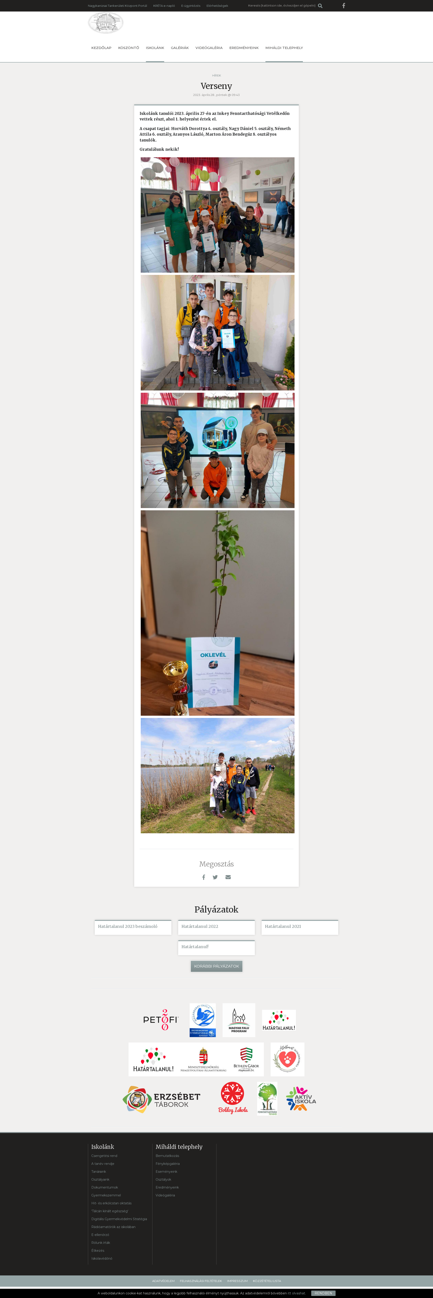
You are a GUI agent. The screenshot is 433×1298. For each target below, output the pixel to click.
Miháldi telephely (284, 48)
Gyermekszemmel (106, 1195)
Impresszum (237, 1281)
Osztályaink (100, 1179)
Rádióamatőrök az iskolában (113, 1227)
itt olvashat (296, 1293)
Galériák (180, 48)
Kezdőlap (101, 48)
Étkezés (97, 1251)
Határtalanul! (195, 946)
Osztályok (163, 1179)
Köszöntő (128, 48)
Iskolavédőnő (101, 1258)
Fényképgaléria (168, 1164)
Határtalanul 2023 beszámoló (127, 926)
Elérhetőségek (217, 5)
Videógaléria (209, 48)
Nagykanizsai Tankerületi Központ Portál (117, 5)
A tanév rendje (102, 1164)
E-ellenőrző (100, 1235)
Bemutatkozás (167, 1156)
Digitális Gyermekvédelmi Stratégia (119, 1219)
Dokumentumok (104, 1187)
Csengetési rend (104, 1156)
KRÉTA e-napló (164, 5)
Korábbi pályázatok (216, 966)
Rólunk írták (100, 1243)
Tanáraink (98, 1172)
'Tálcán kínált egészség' (109, 1211)
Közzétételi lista (267, 1281)
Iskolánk (155, 48)
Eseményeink (166, 1172)
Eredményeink (244, 48)
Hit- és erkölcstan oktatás (111, 1203)
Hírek (216, 75)
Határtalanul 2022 (200, 926)
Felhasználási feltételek (201, 1281)
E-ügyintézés (190, 5)
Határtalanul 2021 (283, 926)
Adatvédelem (163, 1281)
